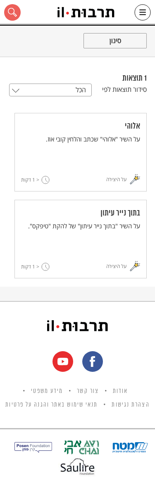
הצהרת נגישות (130, 405)
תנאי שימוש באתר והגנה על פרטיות (51, 405)
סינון (115, 40)
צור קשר (88, 391)
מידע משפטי (47, 391)
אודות (120, 391)
